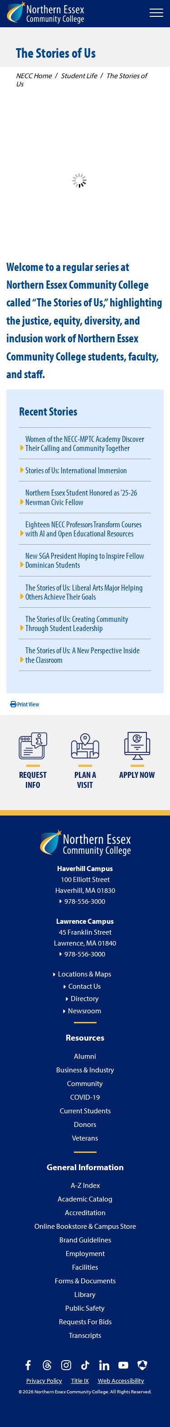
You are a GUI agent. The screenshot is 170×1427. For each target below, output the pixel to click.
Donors (85, 1124)
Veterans (85, 1137)
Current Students (85, 1110)
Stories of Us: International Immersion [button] (76, 470)
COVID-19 (85, 1097)
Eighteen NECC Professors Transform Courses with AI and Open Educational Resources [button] (83, 528)
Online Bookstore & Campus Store (85, 1226)
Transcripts (85, 1335)
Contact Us (84, 986)
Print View (27, 704)
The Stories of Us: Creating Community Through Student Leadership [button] (76, 623)
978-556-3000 (84, 901)
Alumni (85, 1056)
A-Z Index (85, 1185)
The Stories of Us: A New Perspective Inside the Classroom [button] (82, 654)
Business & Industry (85, 1069)
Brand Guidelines (85, 1239)
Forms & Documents (85, 1280)
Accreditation (85, 1212)
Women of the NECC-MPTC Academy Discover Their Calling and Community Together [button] (84, 443)
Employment (85, 1253)
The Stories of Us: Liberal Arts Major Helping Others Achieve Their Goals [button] (84, 591)
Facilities (85, 1267)
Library (85, 1294)
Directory (85, 998)
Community (85, 1083)
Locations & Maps (84, 973)
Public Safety (85, 1307)
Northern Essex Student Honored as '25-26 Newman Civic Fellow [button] (81, 496)
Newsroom (84, 1010)
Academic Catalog (85, 1198)
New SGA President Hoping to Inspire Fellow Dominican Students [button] (84, 560)
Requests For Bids (85, 1321)
